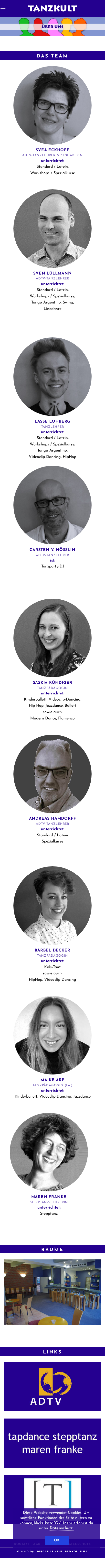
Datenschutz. (62, 1528)
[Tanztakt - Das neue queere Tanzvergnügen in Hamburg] (52, 1499)
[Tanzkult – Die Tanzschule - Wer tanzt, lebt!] (52, 8)
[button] (3, 8)
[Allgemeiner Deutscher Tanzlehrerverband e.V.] (52, 1386)
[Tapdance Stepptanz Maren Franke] (52, 1443)
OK (57, 1540)
